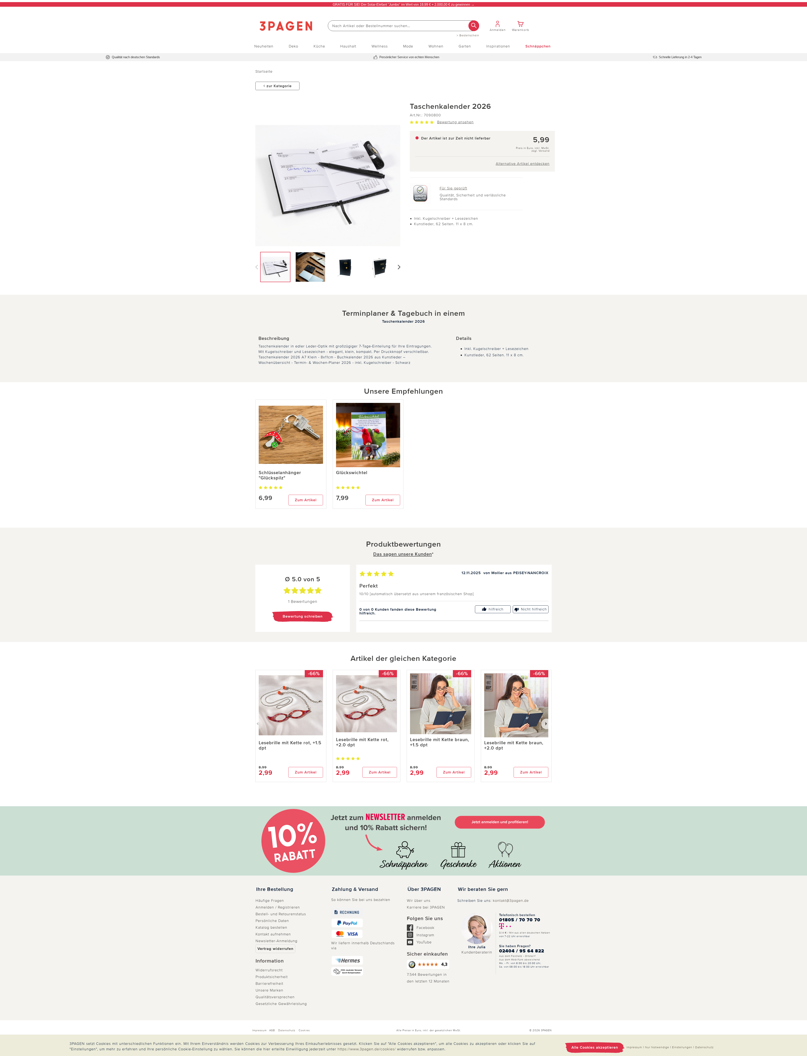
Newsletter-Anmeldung (276, 941)
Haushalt (348, 46)
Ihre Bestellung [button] (274, 889)
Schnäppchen (538, 46)
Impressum (259, 1030)
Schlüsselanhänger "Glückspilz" (280, 475)
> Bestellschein (468, 35)
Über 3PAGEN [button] (424, 889)
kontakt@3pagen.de (511, 900)
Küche (319, 46)
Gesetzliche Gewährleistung (281, 1003)
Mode (408, 46)
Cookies (304, 1030)
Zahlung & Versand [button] (355, 889)
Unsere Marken (269, 990)
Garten (465, 46)
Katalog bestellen (271, 927)
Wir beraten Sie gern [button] (483, 889)
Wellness (380, 46)
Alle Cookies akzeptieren (594, 1047)
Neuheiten (263, 46)
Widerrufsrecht (269, 970)
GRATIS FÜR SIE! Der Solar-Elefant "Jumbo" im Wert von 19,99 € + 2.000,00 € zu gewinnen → (403, 4)
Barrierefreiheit (269, 983)
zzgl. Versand (540, 151)
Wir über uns (418, 900)
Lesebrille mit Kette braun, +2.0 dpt (513, 745)
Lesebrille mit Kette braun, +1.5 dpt (439, 742)
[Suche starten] (473, 25)
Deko (293, 46)
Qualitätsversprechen (275, 997)
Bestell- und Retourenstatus (281, 914)
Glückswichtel (351, 473)
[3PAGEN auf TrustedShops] (429, 964)
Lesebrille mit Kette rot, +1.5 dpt (290, 745)
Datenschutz (286, 1030)
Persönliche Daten (272, 920)
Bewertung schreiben (303, 616)
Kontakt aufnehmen (273, 934)
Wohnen (436, 46)
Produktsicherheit (272, 976)
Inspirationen (498, 46)
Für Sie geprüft (453, 188)
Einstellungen (682, 1047)
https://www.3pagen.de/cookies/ (367, 1049)
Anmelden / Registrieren (278, 907)
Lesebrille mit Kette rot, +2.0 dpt (362, 742)
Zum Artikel (305, 500)
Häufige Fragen (270, 900)
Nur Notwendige (657, 1047)
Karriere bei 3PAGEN (426, 907)
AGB (272, 1030)
